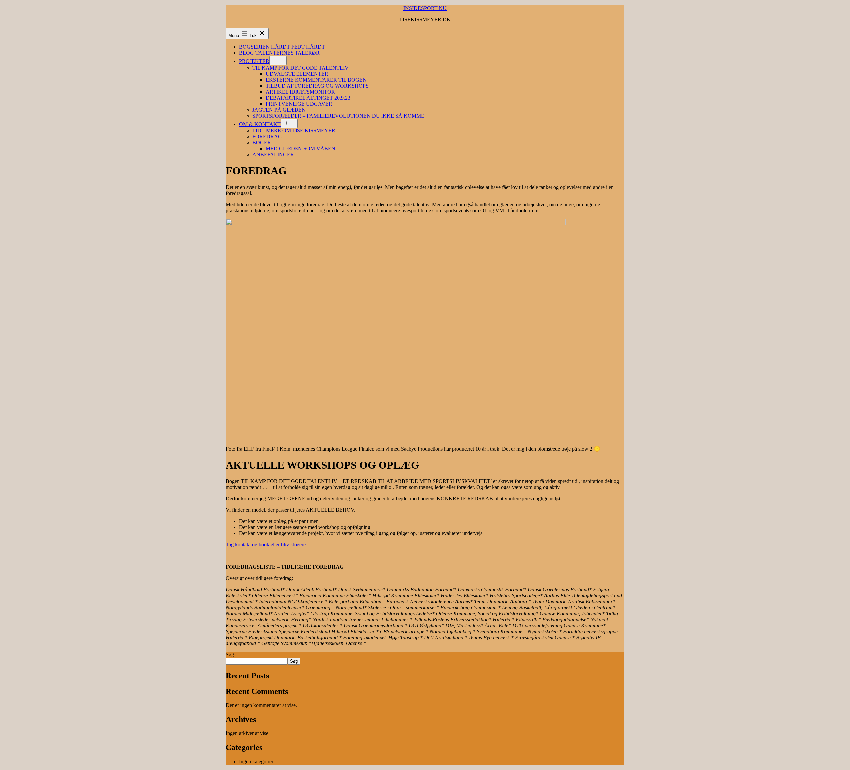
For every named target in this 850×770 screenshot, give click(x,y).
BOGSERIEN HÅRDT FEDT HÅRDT (282, 47)
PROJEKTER (254, 61)
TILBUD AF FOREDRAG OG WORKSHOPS (317, 86)
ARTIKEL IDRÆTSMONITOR (300, 92)
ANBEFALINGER (273, 154)
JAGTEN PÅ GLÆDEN (279, 110)
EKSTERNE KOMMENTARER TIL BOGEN (316, 80)
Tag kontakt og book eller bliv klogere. (266, 544)
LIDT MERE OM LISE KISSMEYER (293, 130)
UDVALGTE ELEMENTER (297, 74)
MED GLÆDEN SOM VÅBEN (300, 148)
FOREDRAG (267, 136)
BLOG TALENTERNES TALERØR (279, 53)
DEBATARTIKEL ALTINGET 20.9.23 (308, 98)
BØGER (261, 142)
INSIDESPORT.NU (425, 8)
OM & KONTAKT (260, 124)
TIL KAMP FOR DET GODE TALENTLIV (300, 68)
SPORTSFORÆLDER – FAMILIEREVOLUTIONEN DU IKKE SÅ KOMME (338, 116)
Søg (230, 654)
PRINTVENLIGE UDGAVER (299, 104)
